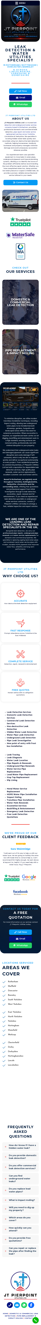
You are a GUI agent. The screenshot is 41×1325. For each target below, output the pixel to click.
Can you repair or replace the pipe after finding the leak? (22, 1251)
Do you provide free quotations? (20, 1239)
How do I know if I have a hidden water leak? (22, 1146)
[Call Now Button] (35, 1320)
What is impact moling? (22, 1200)
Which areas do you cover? (19, 1219)
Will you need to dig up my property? (21, 1209)
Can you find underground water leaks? (19, 1179)
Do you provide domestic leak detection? (22, 1156)
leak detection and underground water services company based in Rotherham (20, 125)
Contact (29, 1318)
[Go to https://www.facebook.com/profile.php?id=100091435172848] (20, 892)
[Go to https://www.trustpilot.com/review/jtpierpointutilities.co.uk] (11, 877)
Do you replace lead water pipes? (19, 1190)
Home (5, 1314)
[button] (20, 1146)
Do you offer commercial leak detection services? (22, 1167)
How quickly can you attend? (20, 1229)
